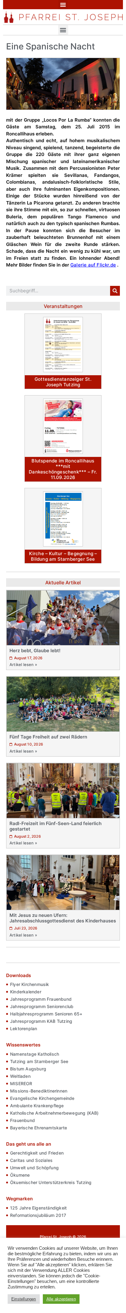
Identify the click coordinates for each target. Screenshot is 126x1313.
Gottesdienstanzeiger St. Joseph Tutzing (63, 382)
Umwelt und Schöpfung (34, 1167)
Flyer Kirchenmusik (29, 984)
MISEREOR (21, 1083)
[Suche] (115, 291)
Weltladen (20, 1076)
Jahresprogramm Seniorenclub (41, 1006)
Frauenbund (22, 1120)
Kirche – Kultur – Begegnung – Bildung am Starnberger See (63, 556)
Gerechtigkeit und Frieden (37, 1152)
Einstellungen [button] (23, 1299)
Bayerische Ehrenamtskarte (38, 1127)
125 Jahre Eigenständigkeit (38, 1207)
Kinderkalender (25, 991)
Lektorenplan (23, 1028)
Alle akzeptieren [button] (61, 1299)
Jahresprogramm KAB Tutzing (41, 1021)
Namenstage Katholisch (34, 1054)
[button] (63, 4)
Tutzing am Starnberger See (39, 1061)
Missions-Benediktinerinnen (38, 1090)
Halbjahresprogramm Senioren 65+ (46, 1013)
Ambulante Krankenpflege (37, 1105)
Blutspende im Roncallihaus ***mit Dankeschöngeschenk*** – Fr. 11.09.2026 (63, 469)
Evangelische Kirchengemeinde (42, 1098)
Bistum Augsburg (28, 1068)
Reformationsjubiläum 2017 (38, 1215)
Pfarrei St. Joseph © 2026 (63, 1236)
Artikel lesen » (23, 664)
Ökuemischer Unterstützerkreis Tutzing (50, 1182)
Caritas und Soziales (31, 1160)
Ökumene (20, 1175)
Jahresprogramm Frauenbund (41, 999)
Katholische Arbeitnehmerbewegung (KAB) (54, 1113)
